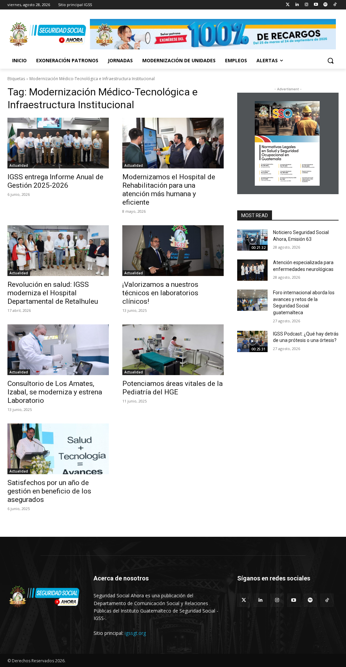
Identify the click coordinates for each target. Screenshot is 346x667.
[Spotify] (325, 5)
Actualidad (18, 165)
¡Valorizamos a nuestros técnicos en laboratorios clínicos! (160, 292)
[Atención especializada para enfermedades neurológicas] (252, 270)
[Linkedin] (297, 5)
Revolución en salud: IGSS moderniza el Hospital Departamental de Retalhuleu (52, 292)
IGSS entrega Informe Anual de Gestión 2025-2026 (55, 181)
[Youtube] (316, 5)
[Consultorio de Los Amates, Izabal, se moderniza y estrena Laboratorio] (58, 349)
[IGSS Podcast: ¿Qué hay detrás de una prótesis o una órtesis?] (252, 341)
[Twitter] (288, 5)
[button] (330, 60)
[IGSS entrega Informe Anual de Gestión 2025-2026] (58, 143)
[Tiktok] (335, 5)
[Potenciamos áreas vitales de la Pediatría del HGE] (173, 349)
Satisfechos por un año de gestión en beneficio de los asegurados (49, 491)
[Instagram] (307, 5)
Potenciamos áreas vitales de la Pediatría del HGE (172, 388)
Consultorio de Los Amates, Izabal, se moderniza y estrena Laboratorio (54, 392)
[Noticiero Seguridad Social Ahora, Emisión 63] (252, 240)
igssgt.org (135, 633)
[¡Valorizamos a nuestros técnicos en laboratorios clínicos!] (173, 250)
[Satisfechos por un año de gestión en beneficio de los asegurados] (58, 448)
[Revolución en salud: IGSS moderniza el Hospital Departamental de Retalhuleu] (58, 250)
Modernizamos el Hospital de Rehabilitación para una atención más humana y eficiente (168, 189)
